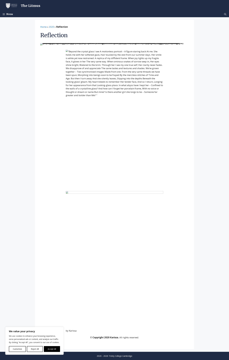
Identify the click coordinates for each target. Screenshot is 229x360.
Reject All (35, 349)
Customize (17, 349)
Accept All (52, 349)
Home (43, 26)
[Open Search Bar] (225, 14)
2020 (51, 26)
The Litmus (30, 6)
